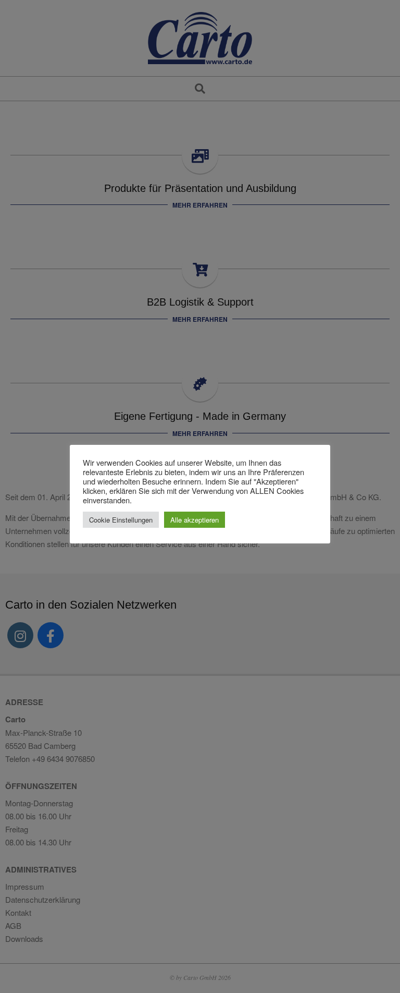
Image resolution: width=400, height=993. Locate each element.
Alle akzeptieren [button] (194, 520)
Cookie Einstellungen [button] (121, 520)
